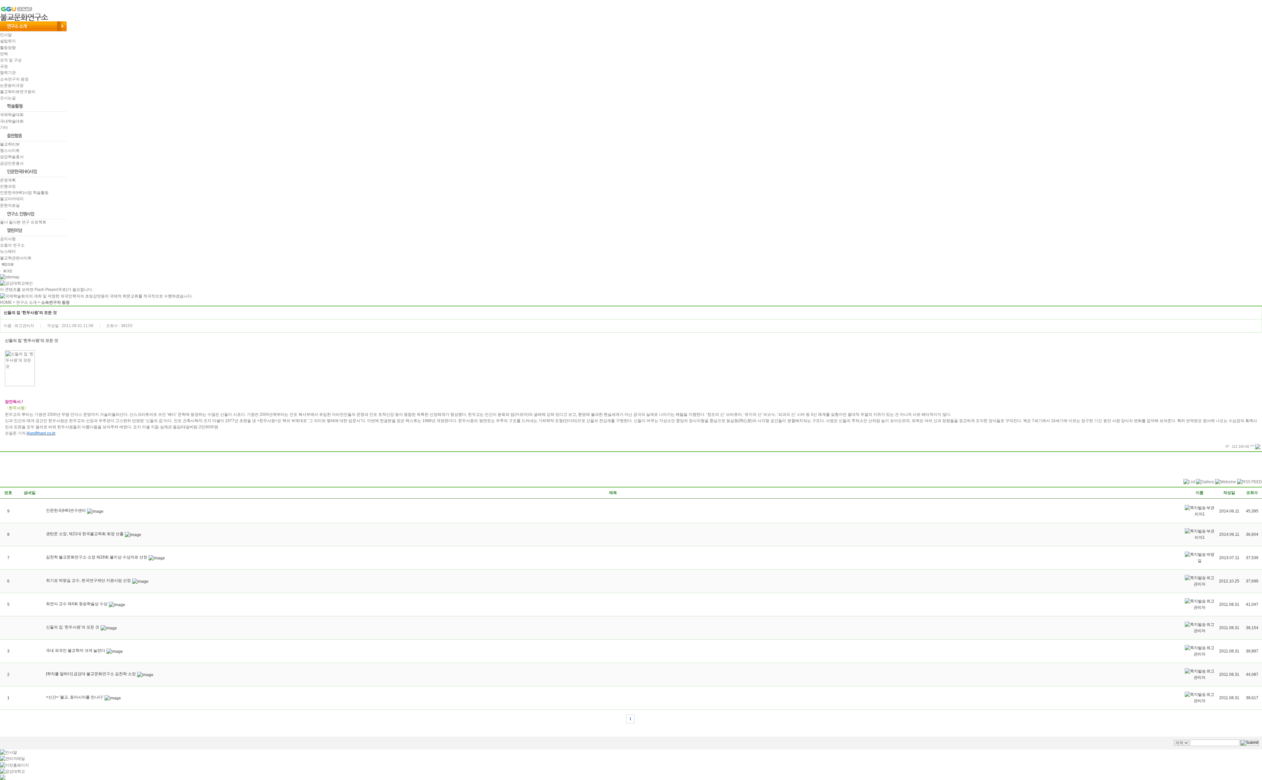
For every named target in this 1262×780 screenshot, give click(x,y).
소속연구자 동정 (14, 79)
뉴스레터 (8, 251)
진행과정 (8, 186)
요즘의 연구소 (12, 245)
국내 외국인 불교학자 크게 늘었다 (75, 650)
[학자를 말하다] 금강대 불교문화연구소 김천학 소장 (91, 674)
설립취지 (8, 41)
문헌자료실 (10, 205)
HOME (6, 302)
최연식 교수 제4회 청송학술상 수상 (76, 604)
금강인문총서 (12, 163)
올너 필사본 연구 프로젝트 (23, 222)
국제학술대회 (12, 114)
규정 (4, 66)
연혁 (4, 54)
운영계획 (8, 180)
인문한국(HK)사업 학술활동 (24, 192)
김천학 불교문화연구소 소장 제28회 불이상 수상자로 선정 (96, 557)
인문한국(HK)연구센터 (66, 510)
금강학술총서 (12, 156)
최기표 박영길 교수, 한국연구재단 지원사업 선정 (88, 580)
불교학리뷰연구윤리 (17, 91)
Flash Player (46, 289)
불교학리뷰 (10, 144)
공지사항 (8, 239)
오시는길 (8, 98)
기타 (4, 127)
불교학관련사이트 (16, 258)
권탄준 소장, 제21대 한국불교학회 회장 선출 (85, 534)
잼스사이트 (10, 150)
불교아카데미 (12, 199)
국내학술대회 (12, 121)
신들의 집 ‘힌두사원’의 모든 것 (72, 627)
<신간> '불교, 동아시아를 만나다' (74, 697)
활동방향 (8, 47)
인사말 (6, 35)
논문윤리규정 (12, 85)
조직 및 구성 (11, 60)
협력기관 (8, 72)
